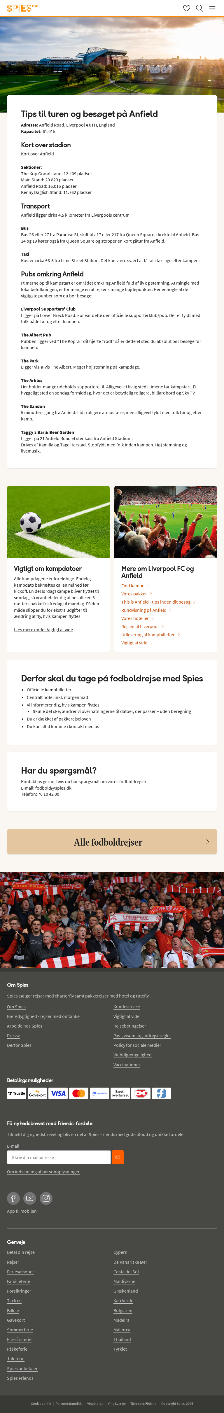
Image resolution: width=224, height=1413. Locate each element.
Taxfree (14, 1300)
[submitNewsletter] (118, 1157)
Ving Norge (95, 1403)
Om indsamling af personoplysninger (43, 1171)
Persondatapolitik (69, 1403)
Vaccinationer (126, 1064)
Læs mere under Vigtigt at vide (43, 629)
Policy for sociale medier (137, 1045)
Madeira (121, 1320)
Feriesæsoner (20, 1271)
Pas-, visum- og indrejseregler (142, 1035)
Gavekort (16, 1320)
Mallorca (121, 1330)
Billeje (13, 1310)
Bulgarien (122, 1310)
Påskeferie (17, 1349)
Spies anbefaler (22, 1368)
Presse (13, 1035)
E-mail (13, 1146)
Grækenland (125, 1291)
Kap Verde (123, 1300)
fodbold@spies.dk (53, 788)
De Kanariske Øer (130, 1262)
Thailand (122, 1339)
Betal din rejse (21, 1252)
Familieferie (18, 1281)
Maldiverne (124, 1281)
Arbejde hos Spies (24, 1026)
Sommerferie (20, 1330)
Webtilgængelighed (132, 1055)
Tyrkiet (120, 1349)
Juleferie (15, 1358)
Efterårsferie (19, 1339)
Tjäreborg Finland (143, 1403)
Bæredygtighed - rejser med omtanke (43, 1016)
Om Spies (16, 1006)
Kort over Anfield (37, 154)
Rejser (13, 1262)
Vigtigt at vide (126, 1016)
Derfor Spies (19, 1045)
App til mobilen (22, 1211)
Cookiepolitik (41, 1403)
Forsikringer (19, 1291)
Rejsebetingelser (129, 1026)
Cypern (120, 1252)
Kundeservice (126, 1006)
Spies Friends (20, 1378)
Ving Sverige (117, 1403)
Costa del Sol (126, 1271)
